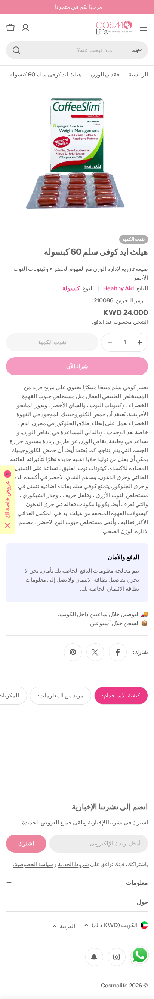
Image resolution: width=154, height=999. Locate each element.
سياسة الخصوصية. (33, 864)
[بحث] (16, 50)
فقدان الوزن (105, 74)
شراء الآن (77, 366)
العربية (67, 926)
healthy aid (118, 288)
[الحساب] (25, 27)
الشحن (140, 322)
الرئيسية (138, 74)
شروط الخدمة (73, 864)
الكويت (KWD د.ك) (115, 925)
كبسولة (71, 288)
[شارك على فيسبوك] (118, 652)
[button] (7, 499)
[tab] (121, 696)
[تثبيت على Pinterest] (73, 652)
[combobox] (77, 50)
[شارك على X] (95, 652)
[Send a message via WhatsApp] (140, 955)
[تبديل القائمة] (143, 27)
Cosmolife (114, 985)
